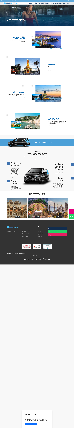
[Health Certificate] (47, 246)
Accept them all (31, 424)
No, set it (43, 424)
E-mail (14, 233)
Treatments (41, 3)
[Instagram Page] (66, 253)
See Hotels (22, 42)
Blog (64, 3)
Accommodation (58, 3)
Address (13, 229)
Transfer (52, 3)
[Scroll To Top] (0, 266)
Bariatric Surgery (26, 233)
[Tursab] (26, 246)
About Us (31, 3)
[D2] (37, 246)
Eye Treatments (26, 236)
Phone (13, 231)
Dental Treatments (27, 230)
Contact (68, 3)
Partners (36, 3)
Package (47, 3)
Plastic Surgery (26, 231)
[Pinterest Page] (65, 253)
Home (44, 20)
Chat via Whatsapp (61, 0)
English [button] (69, 0)
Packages (41, 236)
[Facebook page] (61, 253)
